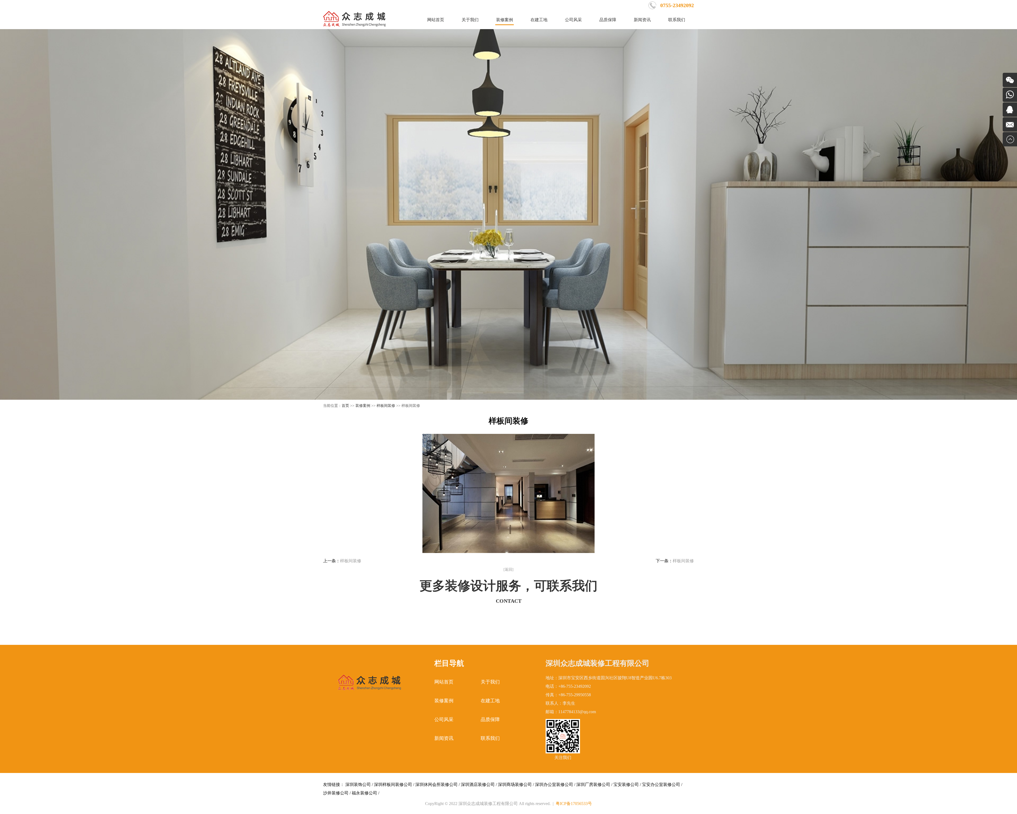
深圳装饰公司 (358, 784)
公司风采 (573, 19)
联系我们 (676, 19)
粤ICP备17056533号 (574, 803)
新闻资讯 (642, 19)
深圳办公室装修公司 (554, 784)
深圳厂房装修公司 (593, 784)
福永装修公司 (364, 793)
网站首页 (435, 19)
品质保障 (607, 19)
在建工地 (538, 19)
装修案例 (504, 19)
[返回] (508, 570)
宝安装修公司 (626, 784)
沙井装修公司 (336, 793)
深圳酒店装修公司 (478, 784)
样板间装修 (386, 406)
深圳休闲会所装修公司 (436, 784)
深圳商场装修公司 (515, 784)
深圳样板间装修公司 (393, 784)
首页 (345, 406)
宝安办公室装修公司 (661, 784)
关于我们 (470, 19)
